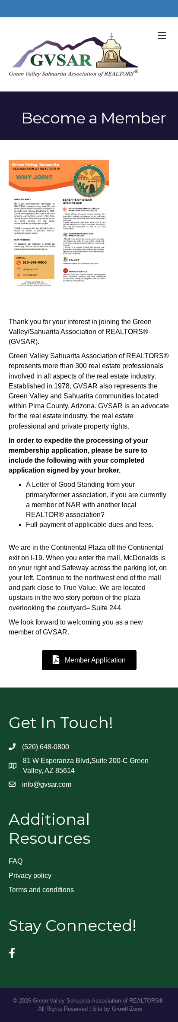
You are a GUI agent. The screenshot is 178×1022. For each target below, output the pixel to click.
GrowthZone (127, 1009)
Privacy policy (30, 875)
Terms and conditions (41, 889)
